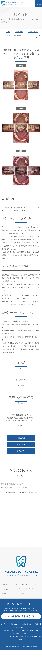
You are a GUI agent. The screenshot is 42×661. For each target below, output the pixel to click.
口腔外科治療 (33, 32)
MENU (39, 5)
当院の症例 (19, 32)
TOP (8, 32)
